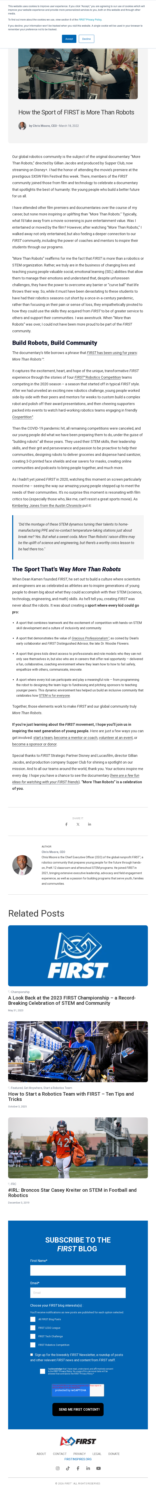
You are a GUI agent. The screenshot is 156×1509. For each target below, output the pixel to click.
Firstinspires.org (78, 1459)
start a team (43, 737)
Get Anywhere (33, 1088)
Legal (97, 1454)
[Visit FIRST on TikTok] (67, 1467)
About (41, 1454)
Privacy (80, 1454)
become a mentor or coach (76, 737)
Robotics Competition (98, 377)
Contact (60, 1454)
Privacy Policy (90, 19)
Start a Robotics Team (57, 1088)
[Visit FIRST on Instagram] (57, 1467)
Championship (20, 992)
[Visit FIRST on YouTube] (98, 1467)
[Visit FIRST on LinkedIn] (88, 1467)
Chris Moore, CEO (53, 852)
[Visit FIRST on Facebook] (78, 1467)
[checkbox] (78, 1332)
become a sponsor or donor (34, 744)
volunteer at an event (116, 737)
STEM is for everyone (54, 695)
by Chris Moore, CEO (43, 125)
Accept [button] (69, 38)
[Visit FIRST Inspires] (78, 1441)
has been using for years (112, 353)
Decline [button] (86, 38)
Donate (114, 1454)
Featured (17, 1088)
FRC (13, 1184)
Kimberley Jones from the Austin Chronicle (47, 505)
